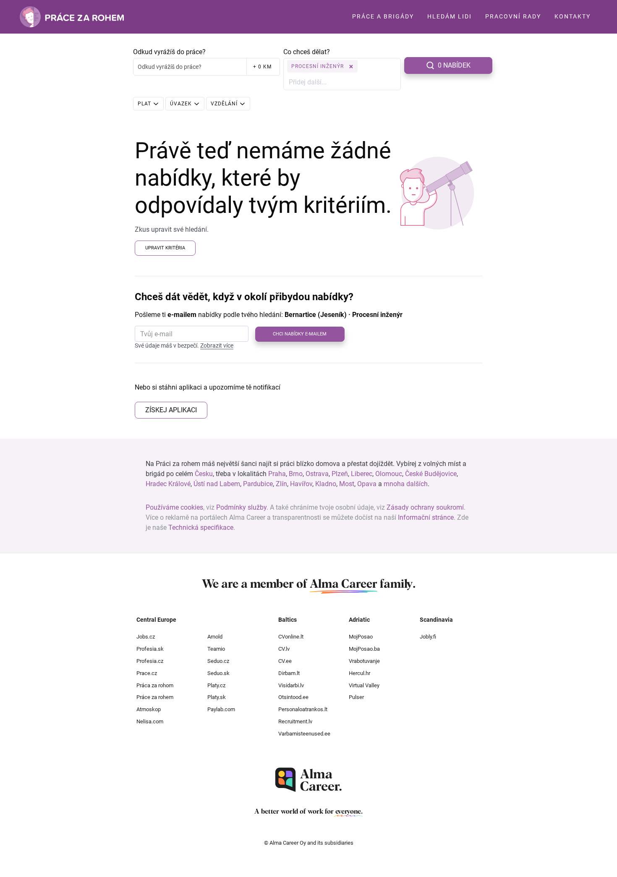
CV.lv (284, 649)
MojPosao (361, 637)
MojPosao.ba (364, 649)
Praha (277, 474)
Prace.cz (146, 673)
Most (346, 484)
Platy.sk (216, 697)
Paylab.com (221, 709)
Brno (296, 474)
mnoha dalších (406, 484)
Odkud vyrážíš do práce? (169, 52)
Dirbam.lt (289, 673)
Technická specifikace (200, 527)
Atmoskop (148, 709)
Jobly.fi (428, 637)
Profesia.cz (149, 661)
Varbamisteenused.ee (304, 733)
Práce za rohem (154, 697)
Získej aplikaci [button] (171, 410)
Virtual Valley (364, 685)
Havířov (301, 484)
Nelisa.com (149, 721)
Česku (204, 474)
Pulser (356, 697)
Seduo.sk (218, 673)
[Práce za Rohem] (72, 16)
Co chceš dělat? (306, 52)
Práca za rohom (154, 685)
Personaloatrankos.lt (302, 709)
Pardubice (258, 484)
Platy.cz (216, 685)
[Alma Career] (308, 779)
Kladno (325, 484)
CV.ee (285, 661)
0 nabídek (454, 65)
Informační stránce (426, 517)
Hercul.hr (359, 673)
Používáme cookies (174, 507)
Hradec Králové (168, 484)
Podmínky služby (241, 507)
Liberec (361, 474)
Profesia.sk (150, 649)
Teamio (216, 649)
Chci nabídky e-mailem (300, 334)
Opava (366, 484)
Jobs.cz (145, 637)
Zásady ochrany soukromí (425, 507)
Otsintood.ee (293, 697)
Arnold (214, 637)
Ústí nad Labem (216, 484)
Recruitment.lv (295, 721)
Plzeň (340, 474)
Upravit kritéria (165, 248)
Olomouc (388, 474)
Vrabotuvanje (364, 661)
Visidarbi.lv (291, 685)
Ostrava (317, 474)
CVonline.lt (290, 637)
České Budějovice (431, 474)
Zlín (281, 484)
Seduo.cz (218, 661)
